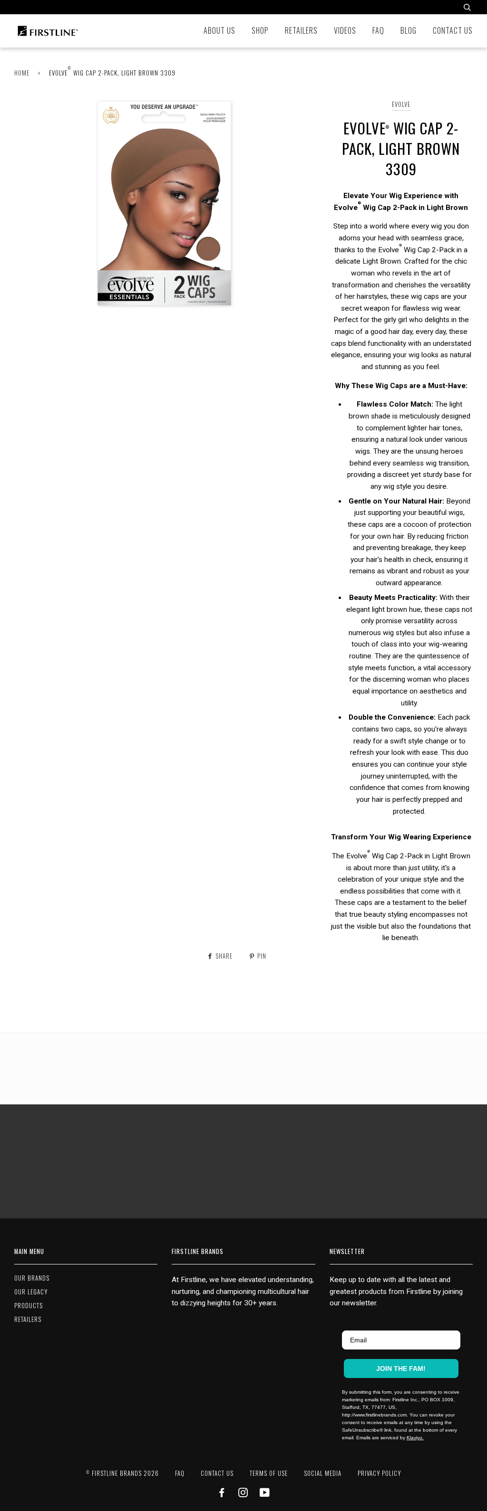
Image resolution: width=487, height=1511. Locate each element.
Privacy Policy (379, 1473)
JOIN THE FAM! (401, 1368)
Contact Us (453, 30)
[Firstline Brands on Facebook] (222, 1493)
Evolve (401, 104)
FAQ (378, 30)
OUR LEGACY (31, 1291)
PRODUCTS (28, 1305)
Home (21, 72)
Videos (345, 30)
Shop (260, 30)
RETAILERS (27, 1319)
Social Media (322, 1473)
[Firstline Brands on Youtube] (265, 1493)
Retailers (301, 30)
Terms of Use (269, 1473)
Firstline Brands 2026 (122, 1473)
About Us (219, 30)
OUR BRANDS (31, 1278)
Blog (408, 30)
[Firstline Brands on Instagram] (243, 1493)
